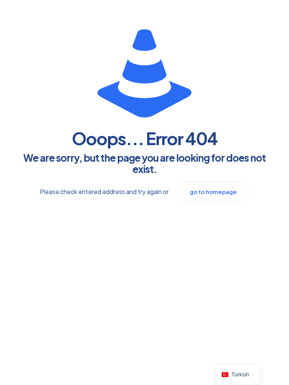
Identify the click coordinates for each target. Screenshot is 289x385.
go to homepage (213, 191)
